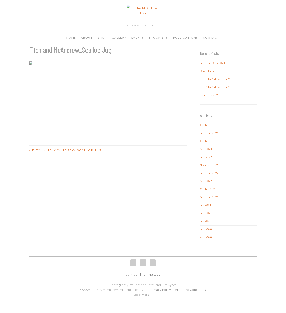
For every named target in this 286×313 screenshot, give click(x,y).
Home (71, 37)
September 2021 (209, 197)
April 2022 (206, 181)
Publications (185, 37)
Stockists (158, 37)
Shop (102, 37)
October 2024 (208, 125)
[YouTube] (152, 262)
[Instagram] (133, 262)
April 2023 (206, 148)
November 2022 (209, 165)
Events (137, 37)
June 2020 (206, 229)
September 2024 (209, 133)
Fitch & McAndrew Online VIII (216, 78)
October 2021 (208, 189)
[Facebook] (143, 262)
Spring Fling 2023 (209, 95)
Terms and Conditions (190, 289)
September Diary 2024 (212, 63)
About (87, 37)
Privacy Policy (160, 289)
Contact (211, 37)
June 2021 (206, 213)
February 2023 (208, 157)
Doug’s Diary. (207, 71)
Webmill (147, 294)
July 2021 (205, 205)
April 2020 (206, 237)
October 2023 (208, 141)
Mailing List (150, 274)
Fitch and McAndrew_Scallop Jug (65, 150)
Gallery (119, 37)
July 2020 (205, 221)
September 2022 (209, 173)
